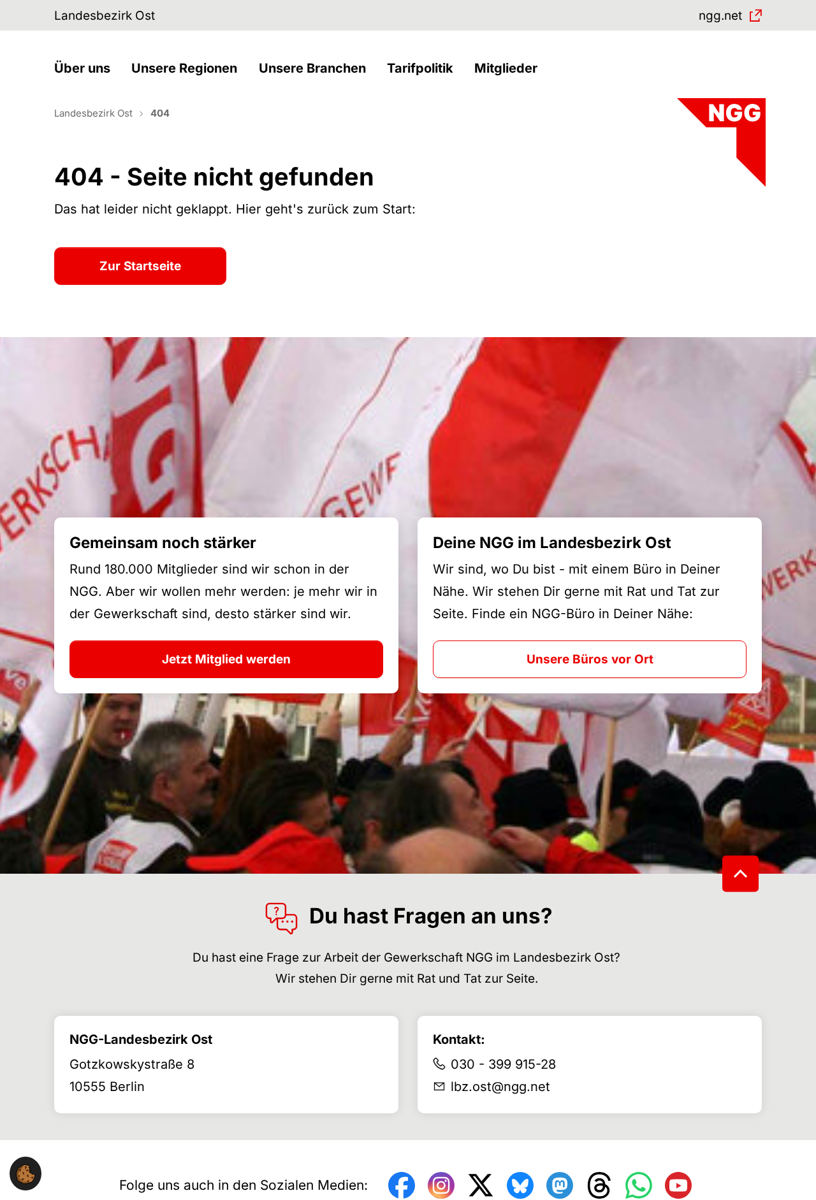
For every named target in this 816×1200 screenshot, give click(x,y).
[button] (85, 68)
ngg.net (720, 15)
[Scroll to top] (740, 873)
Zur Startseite (140, 266)
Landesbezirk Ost (104, 15)
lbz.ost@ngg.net (500, 1086)
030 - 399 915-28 (503, 1064)
